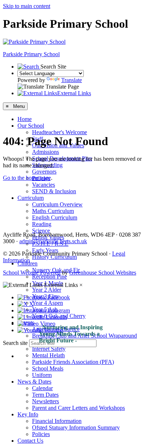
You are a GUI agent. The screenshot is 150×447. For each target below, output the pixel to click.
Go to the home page (27, 178)
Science (41, 231)
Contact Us (30, 441)
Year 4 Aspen (47, 303)
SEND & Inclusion (54, 191)
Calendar (42, 388)
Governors (44, 171)
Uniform (42, 375)
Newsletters (45, 401)
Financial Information (57, 421)
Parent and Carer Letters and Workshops (78, 408)
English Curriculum (54, 217)
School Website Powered (31, 272)
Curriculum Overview (57, 204)
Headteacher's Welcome (59, 132)
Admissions (45, 152)
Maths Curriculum (53, 211)
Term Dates (45, 395)
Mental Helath (48, 355)
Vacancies (43, 185)
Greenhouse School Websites (102, 272)
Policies (41, 434)
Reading (41, 224)
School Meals (47, 368)
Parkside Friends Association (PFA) (73, 362)
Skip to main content (26, 6)
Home (24, 119)
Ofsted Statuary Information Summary (76, 427)
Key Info (27, 414)
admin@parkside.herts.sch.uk (53, 241)
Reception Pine (49, 276)
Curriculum (30, 198)
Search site (15, 343)
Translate (71, 80)
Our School (30, 126)
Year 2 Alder (46, 290)
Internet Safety (49, 349)
